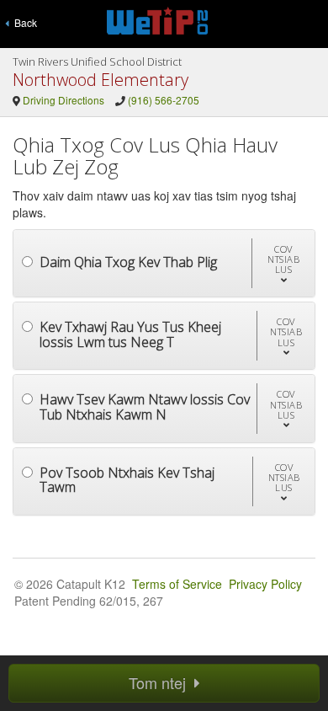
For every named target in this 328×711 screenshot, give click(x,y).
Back (23, 22)
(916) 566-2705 (163, 100)
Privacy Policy (265, 583)
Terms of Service (177, 583)
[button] (283, 263)
